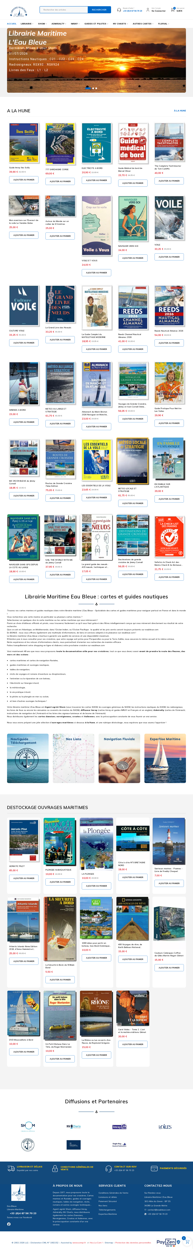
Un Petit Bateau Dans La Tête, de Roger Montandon (58, 1045)
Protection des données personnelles (133, 1242)
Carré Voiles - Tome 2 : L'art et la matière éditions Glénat (132, 1031)
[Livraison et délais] (11, 1168)
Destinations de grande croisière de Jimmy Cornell (130, 561)
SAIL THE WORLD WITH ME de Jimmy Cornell (59, 561)
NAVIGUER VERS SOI (128, 246)
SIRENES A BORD (17, 410)
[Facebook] (9, 1224)
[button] (23, 179)
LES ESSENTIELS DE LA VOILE (96, 485)
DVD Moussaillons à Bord (21, 1040)
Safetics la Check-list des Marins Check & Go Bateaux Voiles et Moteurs (168, 565)
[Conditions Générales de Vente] (55, 1168)
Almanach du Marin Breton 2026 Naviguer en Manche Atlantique (94, 415)
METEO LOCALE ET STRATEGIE (127, 490)
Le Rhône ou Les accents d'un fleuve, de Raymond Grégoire (96, 1041)
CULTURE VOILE (17, 330)
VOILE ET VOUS (89, 260)
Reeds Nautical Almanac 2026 (169, 331)
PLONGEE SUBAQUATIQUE (58, 870)
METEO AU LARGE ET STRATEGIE (55, 410)
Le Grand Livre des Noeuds (58, 327)
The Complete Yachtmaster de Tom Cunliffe (168, 167)
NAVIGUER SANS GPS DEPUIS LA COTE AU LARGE (23, 566)
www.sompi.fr (79, 1242)
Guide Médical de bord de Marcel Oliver (130, 169)
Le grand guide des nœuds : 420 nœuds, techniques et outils (95, 567)
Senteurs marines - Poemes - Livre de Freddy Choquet (169, 870)
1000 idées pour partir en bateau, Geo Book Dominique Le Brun (95, 946)
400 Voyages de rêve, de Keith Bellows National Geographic (130, 947)
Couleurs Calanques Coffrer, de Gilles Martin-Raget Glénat (169, 954)
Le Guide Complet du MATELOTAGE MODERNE (94, 335)
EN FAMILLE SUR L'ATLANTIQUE (162, 485)
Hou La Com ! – (97, 1242)
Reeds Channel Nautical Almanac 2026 (129, 335)
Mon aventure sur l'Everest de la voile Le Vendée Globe (23, 221)
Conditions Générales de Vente (77, 1168)
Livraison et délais (29, 1166)
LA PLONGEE (88, 874)
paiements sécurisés (173, 1168)
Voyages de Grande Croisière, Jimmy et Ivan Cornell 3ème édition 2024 (132, 407)
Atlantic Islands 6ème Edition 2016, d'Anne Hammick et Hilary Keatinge (23, 949)
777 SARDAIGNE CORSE (57, 169)
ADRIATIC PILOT (17, 866)
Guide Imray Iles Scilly (19, 167)
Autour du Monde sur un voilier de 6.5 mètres (57, 222)
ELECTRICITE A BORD (92, 168)
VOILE (157, 244)
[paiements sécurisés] (154, 1168)
